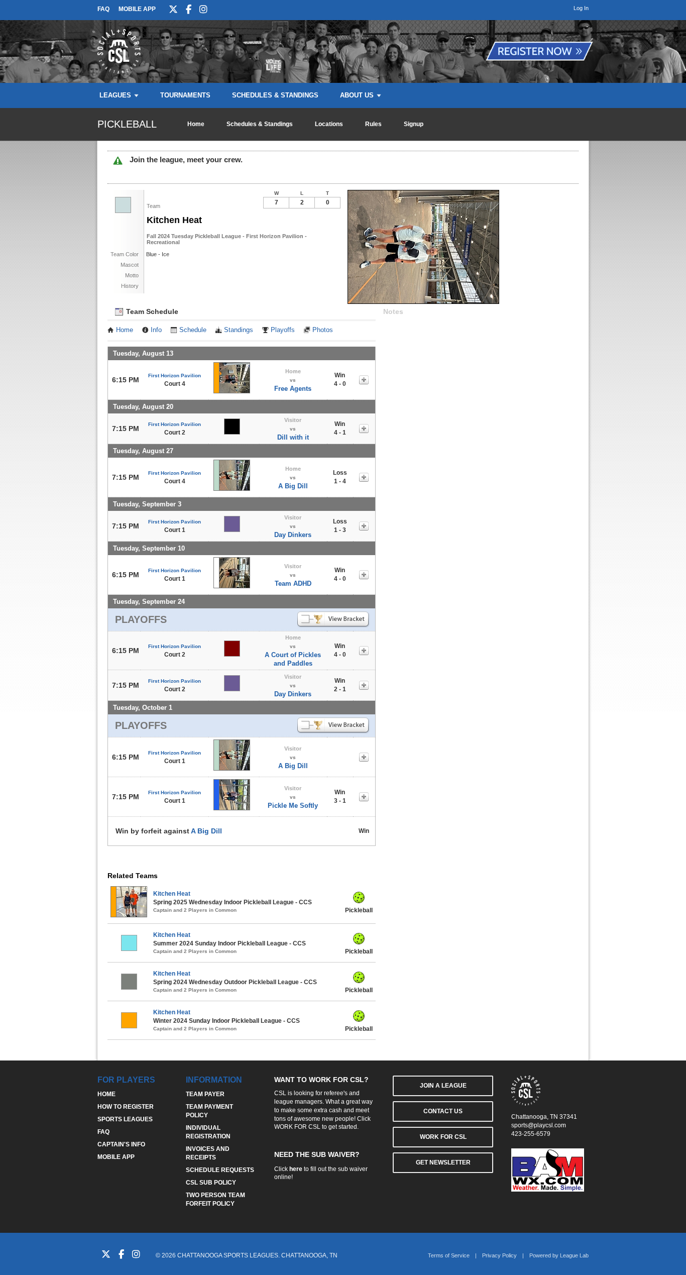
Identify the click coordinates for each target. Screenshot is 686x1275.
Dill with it (293, 437)
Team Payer (205, 1094)
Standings (238, 330)
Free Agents (292, 388)
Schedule (192, 330)
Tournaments (185, 95)
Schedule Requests (220, 1170)
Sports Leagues (125, 1119)
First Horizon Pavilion (174, 375)
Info (156, 330)
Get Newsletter (443, 1162)
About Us (357, 95)
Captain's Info (121, 1144)
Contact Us (443, 1111)
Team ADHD (293, 583)
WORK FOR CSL (297, 1126)
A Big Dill (293, 486)
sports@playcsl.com (538, 1125)
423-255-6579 (530, 1133)
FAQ (103, 9)
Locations (329, 124)
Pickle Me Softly (293, 805)
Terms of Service (449, 1255)
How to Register (125, 1106)
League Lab (574, 1255)
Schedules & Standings (275, 95)
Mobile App (137, 9)
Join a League (443, 1085)
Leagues (115, 95)
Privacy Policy (499, 1255)
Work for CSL (443, 1136)
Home (195, 124)
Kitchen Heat (171, 893)
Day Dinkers (292, 535)
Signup (413, 124)
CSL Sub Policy (211, 1182)
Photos (322, 330)
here (295, 1169)
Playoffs (283, 330)
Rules (373, 124)
